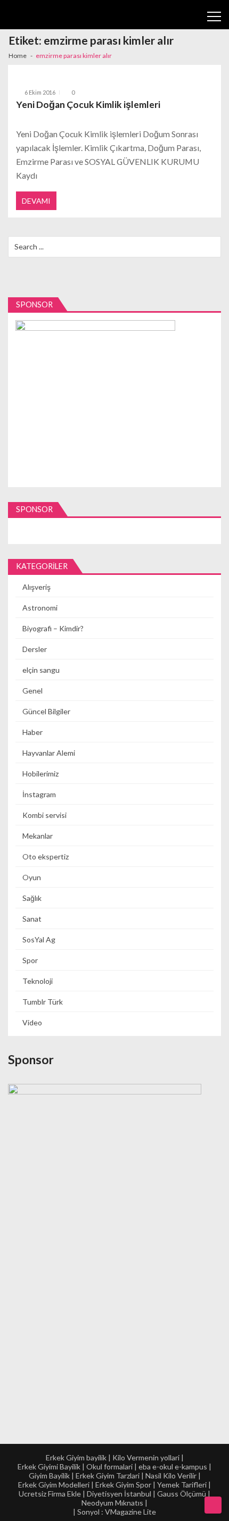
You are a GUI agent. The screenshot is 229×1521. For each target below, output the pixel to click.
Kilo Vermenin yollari (145, 1457)
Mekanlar (37, 835)
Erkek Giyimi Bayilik (49, 1466)
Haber (32, 732)
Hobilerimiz (40, 773)
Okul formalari (109, 1466)
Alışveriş (36, 586)
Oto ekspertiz (45, 856)
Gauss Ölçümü (181, 1493)
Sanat (32, 918)
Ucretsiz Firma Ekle (50, 1493)
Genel (32, 690)
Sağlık (32, 897)
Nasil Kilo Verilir (171, 1475)
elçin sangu (41, 669)
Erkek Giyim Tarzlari (108, 1475)
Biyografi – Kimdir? (53, 628)
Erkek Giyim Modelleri (53, 1484)
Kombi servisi (44, 815)
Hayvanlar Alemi (48, 752)
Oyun (31, 877)
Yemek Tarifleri (182, 1484)
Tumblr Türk (42, 1001)
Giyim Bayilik (49, 1475)
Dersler (34, 649)
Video (32, 1022)
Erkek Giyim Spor (123, 1484)
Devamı (36, 200)
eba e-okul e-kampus (172, 1466)
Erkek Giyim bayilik (76, 1457)
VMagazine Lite (130, 1511)
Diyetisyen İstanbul (119, 1493)
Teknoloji (37, 980)
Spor (30, 960)
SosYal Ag (38, 939)
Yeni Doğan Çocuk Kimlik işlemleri (88, 104)
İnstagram (39, 794)
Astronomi (40, 607)
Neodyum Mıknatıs (112, 1502)
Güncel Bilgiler (46, 711)
